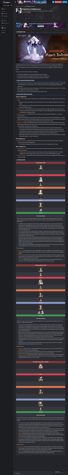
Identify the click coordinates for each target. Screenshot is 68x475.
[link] (24, 2)
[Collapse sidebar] (15, 2)
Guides (24, 6)
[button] (6, 5)
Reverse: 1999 (19, 6)
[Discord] (53, 2)
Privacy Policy (17, 473)
